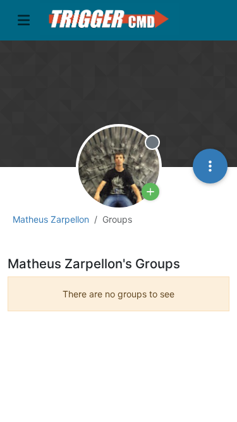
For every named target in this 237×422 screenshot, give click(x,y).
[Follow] (150, 192)
